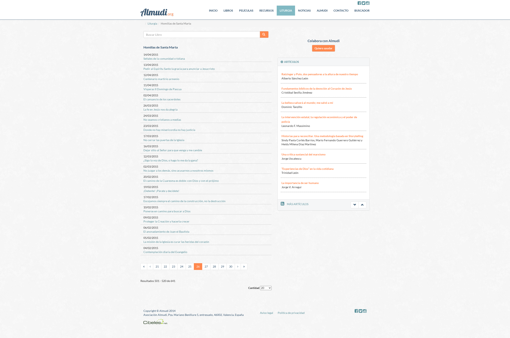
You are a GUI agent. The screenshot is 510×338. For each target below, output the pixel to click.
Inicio (213, 10)
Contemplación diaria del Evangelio (165, 252)
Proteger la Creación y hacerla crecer (166, 221)
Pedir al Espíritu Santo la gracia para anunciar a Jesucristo (179, 68)
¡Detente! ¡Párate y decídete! (161, 191)
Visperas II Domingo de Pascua (162, 89)
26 (198, 266)
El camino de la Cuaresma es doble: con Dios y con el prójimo (181, 180)
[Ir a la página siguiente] (238, 266)
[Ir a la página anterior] (150, 266)
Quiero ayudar (323, 48)
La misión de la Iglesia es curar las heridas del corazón (176, 241)
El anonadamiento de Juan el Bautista (166, 231)
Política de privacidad (291, 312)
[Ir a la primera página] (143, 266)
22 (165, 266)
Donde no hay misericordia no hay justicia (169, 129)
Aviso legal (266, 312)
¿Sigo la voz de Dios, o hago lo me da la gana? (170, 160)
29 (222, 266)
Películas (246, 10)
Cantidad (253, 288)
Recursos (266, 10)
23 (173, 266)
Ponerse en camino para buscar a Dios (166, 211)
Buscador (362, 10)
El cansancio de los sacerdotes (161, 99)
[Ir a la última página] (244, 266)
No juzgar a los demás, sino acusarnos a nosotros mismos (178, 170)
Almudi (322, 10)
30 (230, 266)
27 (206, 266)
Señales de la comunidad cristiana (164, 58)
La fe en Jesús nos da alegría (160, 109)
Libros (228, 10)
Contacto (340, 10)
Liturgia (286, 10)
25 (189, 266)
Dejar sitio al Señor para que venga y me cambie (172, 150)
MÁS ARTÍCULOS (297, 204)
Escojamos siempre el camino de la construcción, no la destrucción (184, 201)
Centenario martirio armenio (161, 79)
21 (157, 266)
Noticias (304, 10)
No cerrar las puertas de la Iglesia (163, 140)
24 (181, 266)
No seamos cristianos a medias (162, 119)
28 (214, 266)
